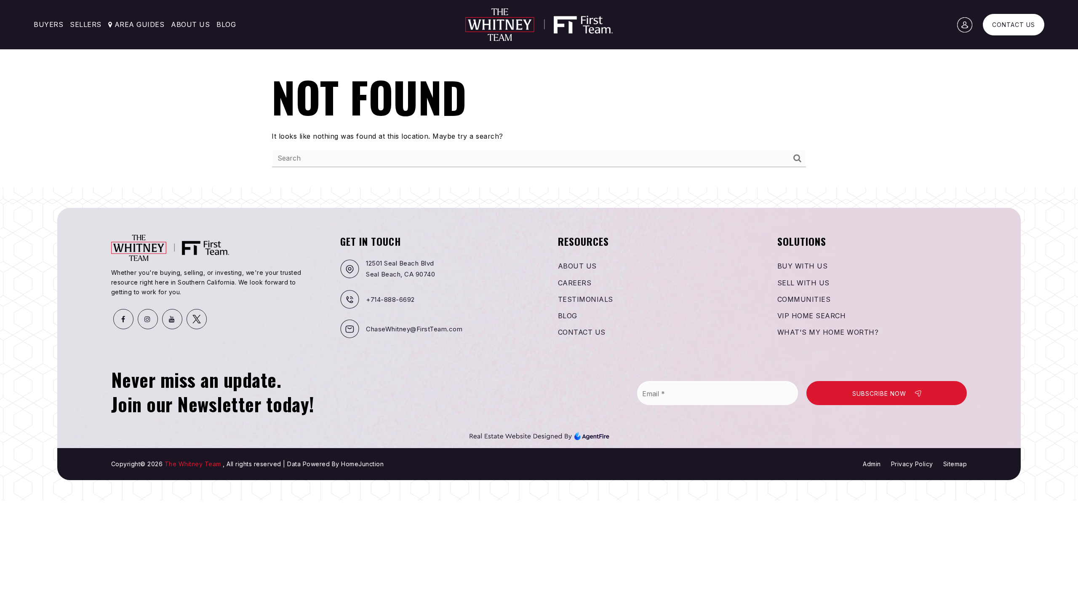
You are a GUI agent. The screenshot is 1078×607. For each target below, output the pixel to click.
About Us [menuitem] (190, 24)
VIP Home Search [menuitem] (811, 316)
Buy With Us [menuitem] (802, 266)
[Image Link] (539, 435)
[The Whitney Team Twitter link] (197, 319)
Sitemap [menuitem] (955, 463)
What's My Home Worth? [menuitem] (828, 332)
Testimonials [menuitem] (585, 299)
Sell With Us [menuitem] (803, 283)
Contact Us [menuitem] (582, 332)
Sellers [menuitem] (85, 24)
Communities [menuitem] (804, 299)
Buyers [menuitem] (48, 24)
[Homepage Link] (539, 24)
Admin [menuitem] (872, 463)
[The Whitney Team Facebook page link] (123, 319)
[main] (539, 94)
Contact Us (1013, 24)
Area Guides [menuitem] (138, 24)
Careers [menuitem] (575, 283)
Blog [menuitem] (226, 24)
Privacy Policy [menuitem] (912, 463)
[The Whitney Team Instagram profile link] (148, 319)
